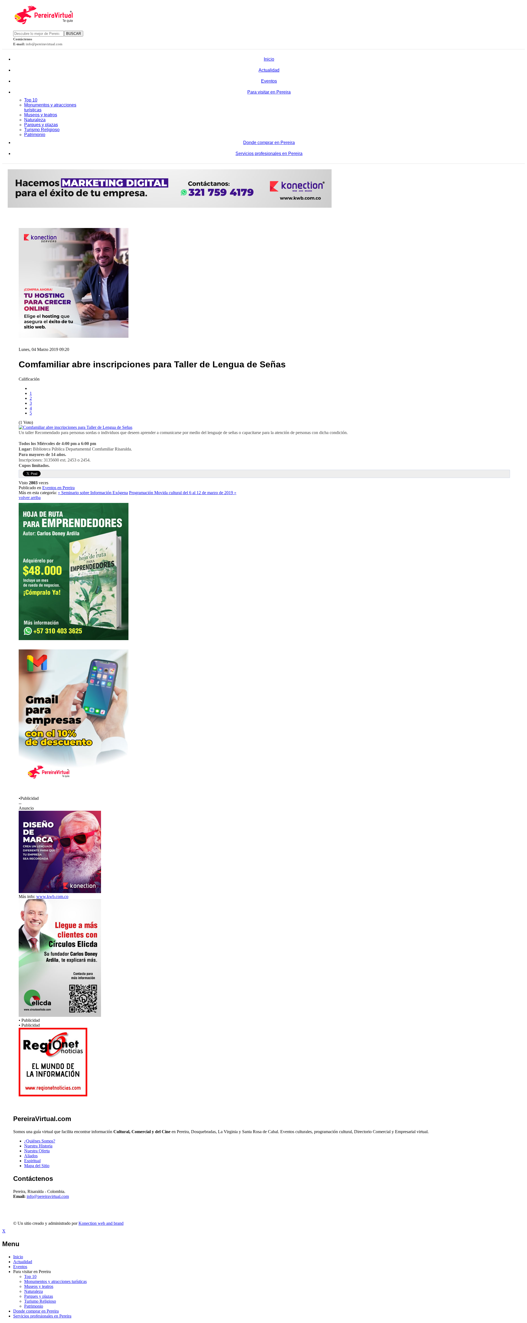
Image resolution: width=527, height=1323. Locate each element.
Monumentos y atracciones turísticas (55, 1281)
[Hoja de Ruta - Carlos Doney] (73, 638)
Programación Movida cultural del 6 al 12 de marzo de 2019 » (182, 492)
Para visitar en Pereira (269, 92)
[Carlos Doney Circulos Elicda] (60, 1015)
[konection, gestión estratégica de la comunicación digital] (170, 206)
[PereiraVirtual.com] (43, 22)
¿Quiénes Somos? (39, 1141)
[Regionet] (53, 1095)
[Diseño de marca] (60, 891)
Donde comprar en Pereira (269, 142)
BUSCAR (73, 34)
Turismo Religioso (42, 129)
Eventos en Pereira (58, 487)
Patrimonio (34, 134)
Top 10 (30, 100)
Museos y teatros (40, 114)
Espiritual (32, 1160)
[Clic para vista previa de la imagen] (75, 427)
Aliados (31, 1155)
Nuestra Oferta (37, 1151)
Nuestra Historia (38, 1146)
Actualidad (269, 70)
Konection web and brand (101, 1223)
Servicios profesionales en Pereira (269, 153)
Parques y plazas (41, 124)
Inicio (269, 59)
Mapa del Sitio (36, 1165)
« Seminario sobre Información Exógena (93, 492)
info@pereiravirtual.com (48, 1196)
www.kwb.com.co (52, 896)
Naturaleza (35, 119)
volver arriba (30, 497)
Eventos (269, 81)
